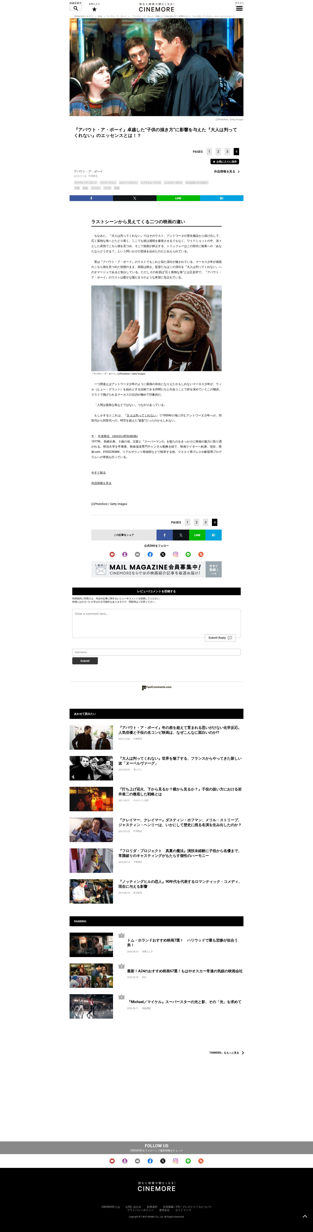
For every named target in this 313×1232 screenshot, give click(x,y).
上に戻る (305, 1216)
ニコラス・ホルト (173, 182)
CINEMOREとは (110, 1206)
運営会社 (164, 1210)
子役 (77, 188)
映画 (100, 16)
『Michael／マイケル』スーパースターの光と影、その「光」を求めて (184, 1002)
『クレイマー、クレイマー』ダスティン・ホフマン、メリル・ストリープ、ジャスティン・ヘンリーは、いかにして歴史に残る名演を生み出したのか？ (180, 822)
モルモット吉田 (141, 800)
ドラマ (107, 188)
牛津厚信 (92, 176)
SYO (144, 977)
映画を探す (76, 6)
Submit (85, 661)
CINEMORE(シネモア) (83, 16)
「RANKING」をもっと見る (223, 1052)
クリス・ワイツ (108, 182)
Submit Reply (217, 637)
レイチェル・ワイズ (151, 182)
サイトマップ (183, 1210)
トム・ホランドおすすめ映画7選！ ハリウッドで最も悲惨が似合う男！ (182, 942)
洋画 (117, 188)
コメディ (95, 188)
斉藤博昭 (146, 1008)
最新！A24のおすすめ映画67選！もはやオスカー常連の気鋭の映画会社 (185, 971)
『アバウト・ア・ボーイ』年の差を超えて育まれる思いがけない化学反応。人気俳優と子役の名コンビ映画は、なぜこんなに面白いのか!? (180, 730)
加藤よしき (147, 951)
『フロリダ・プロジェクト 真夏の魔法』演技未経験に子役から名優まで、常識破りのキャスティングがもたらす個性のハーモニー (180, 853)
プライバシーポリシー (140, 1210)
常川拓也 (137, 892)
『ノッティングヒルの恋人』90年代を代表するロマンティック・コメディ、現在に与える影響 (180, 884)
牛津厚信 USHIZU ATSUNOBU (118, 436)
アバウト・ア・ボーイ (117, 16)
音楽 (85, 188)
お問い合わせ (133, 1206)
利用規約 (77, 598)
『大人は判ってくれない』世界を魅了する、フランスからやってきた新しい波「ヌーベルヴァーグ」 (180, 760)
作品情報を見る (224, 171)
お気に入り (94, 7)
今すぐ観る (98, 472)
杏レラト (137, 769)
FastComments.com (159, 686)
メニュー (239, 6)
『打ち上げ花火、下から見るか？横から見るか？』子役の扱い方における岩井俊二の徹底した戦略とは (180, 791)
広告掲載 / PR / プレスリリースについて (187, 1206)
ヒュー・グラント (128, 182)
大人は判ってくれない (197, 182)
